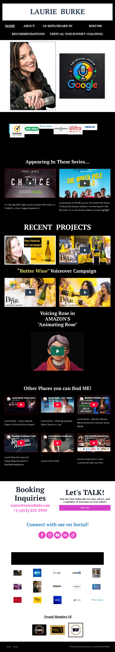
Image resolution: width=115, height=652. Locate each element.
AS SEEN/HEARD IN (57, 26)
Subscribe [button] (84, 508)
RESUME (95, 26)
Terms (8, 647)
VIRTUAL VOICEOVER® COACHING (76, 34)
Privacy (15, 647)
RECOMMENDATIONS (28, 34)
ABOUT (29, 26)
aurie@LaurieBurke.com (31, 505)
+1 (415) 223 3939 (30, 510)
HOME (10, 26)
